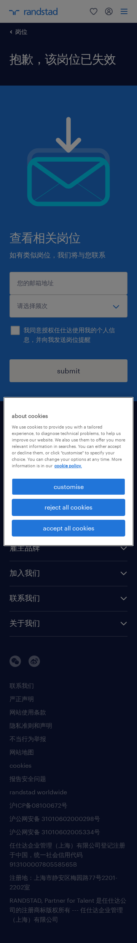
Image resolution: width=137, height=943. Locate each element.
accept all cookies (68, 528)
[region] (68, 471)
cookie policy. (68, 465)
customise (69, 486)
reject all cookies (68, 507)
